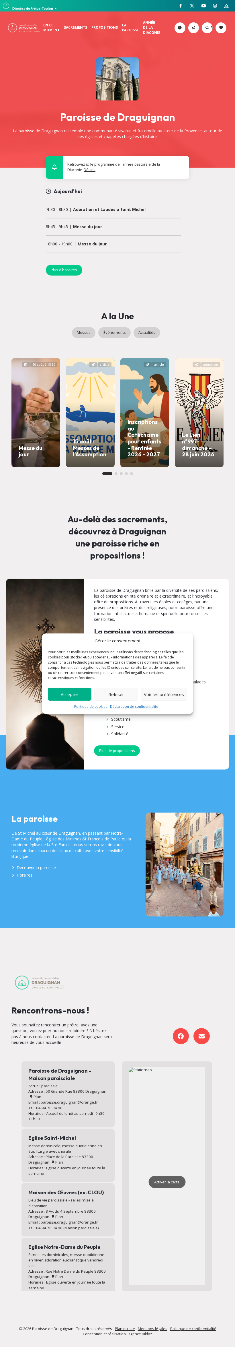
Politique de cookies (90, 706)
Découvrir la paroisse (36, 867)
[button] (181, 162)
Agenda (184, 27)
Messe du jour (87, 226)
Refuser (116, 694)
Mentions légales (152, 1328)
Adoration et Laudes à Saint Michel (109, 209)
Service (117, 726)
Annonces (198, 27)
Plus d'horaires (64, 269)
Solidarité (119, 734)
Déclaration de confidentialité (134, 706)
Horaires (24, 875)
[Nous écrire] (201, 1036)
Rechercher (212, 27)
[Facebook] (181, 1036)
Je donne (225, 27)
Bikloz (147, 1333)
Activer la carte (167, 1182)
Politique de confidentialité (193, 1328)
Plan (37, 1096)
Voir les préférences (164, 694)
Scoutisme (121, 719)
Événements (114, 332)
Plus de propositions (117, 750)
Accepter (70, 694)
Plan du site (125, 1328)
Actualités (146, 332)
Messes (84, 332)
